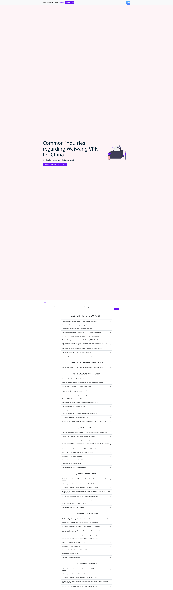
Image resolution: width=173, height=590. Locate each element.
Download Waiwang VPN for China (54, 164)
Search (56, 307)
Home (44, 2)
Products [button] (49, 2)
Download (62, 2)
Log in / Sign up (70, 2)
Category (86, 307)
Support (56, 2)
